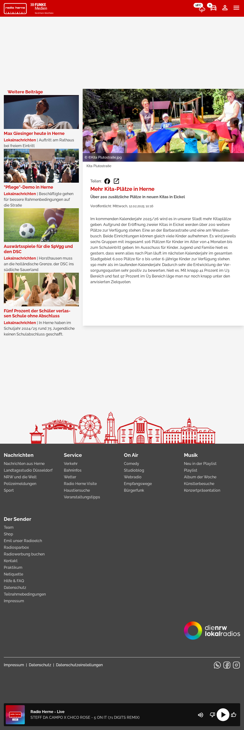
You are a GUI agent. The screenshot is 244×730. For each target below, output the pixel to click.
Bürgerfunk (134, 490)
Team (9, 527)
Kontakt (11, 561)
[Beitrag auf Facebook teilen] (107, 181)
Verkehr (71, 463)
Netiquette (13, 574)
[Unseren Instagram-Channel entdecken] (236, 665)
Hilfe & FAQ (14, 581)
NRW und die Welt (20, 477)
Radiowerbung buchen (24, 554)
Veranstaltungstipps (82, 497)
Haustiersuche (77, 490)
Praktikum (13, 567)
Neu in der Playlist (200, 463)
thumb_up (233, 715)
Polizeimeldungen (20, 483)
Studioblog (134, 470)
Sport (9, 490)
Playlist (190, 470)
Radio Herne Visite (80, 483)
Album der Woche (200, 477)
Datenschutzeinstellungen (79, 665)
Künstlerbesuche (199, 483)
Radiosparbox (16, 547)
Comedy (131, 463)
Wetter (70, 477)
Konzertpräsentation (202, 490)
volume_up (200, 715)
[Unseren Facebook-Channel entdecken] (227, 665)
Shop (8, 534)
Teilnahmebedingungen (25, 594)
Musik (191, 455)
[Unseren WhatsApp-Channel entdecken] (217, 665)
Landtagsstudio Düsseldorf (28, 470)
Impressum (14, 601)
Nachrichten (19, 455)
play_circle (223, 714)
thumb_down (212, 715)
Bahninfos (72, 470)
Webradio (133, 477)
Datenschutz (15, 587)
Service (73, 455)
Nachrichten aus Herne (24, 463)
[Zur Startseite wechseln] (15, 8)
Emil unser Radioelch (23, 540)
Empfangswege (138, 483)
